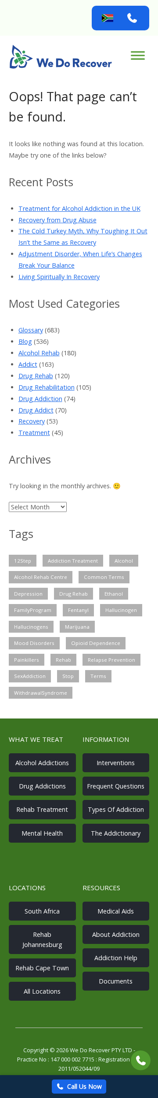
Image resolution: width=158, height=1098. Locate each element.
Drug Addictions (42, 786)
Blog (25, 341)
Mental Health (42, 833)
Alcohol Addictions (42, 763)
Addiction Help (115, 958)
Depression (28, 593)
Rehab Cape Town (42, 968)
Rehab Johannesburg (42, 939)
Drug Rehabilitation (46, 387)
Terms (98, 676)
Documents (116, 981)
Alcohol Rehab (39, 353)
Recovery (31, 421)
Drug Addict (36, 410)
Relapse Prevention (111, 659)
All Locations (42, 991)
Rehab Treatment (42, 809)
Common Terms (104, 577)
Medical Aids (115, 911)
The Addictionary (115, 833)
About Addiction (116, 934)
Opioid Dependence (95, 643)
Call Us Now (84, 1086)
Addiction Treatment (73, 560)
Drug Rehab (35, 376)
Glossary (30, 330)
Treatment (34, 432)
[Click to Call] (141, 1060)
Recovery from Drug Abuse (57, 220)
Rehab (63, 659)
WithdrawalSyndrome (40, 692)
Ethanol (113, 593)
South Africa (42, 911)
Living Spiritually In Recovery (59, 277)
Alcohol (124, 560)
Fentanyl (78, 610)
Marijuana (77, 626)
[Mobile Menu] (138, 55)
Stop (68, 676)
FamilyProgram (32, 610)
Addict (27, 364)
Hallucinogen (121, 610)
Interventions (116, 763)
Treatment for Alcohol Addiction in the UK (79, 208)
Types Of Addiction (116, 809)
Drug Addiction (40, 398)
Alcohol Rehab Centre (40, 577)
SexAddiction (30, 676)
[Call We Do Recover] (132, 18)
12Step (22, 560)
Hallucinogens (31, 626)
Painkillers (26, 659)
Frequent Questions (115, 786)
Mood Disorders (34, 643)
